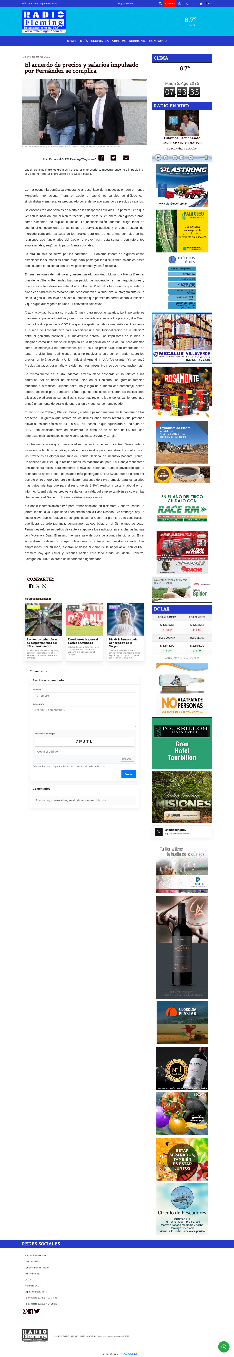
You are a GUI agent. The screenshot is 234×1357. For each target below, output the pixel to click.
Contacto (158, 41)
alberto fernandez (92, 48)
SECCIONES (137, 41)
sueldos (134, 48)
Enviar (129, 774)
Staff (72, 41)
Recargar (127, 758)
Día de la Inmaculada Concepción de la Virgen (123, 643)
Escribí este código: (45, 733)
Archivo (119, 41)
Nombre (37, 689)
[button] (160, 3)
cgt (153, 48)
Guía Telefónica (94, 41)
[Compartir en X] (37, 586)
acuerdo (117, 48)
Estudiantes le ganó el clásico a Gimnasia (83, 641)
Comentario (38, 704)
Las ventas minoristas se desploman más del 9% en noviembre (42, 643)
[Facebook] (194, 3)
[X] (186, 3)
